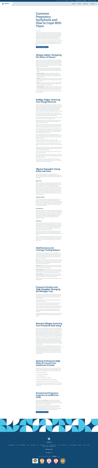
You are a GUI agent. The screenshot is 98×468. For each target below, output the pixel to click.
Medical (74, 3)
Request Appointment (78, 0)
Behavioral (85, 3)
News (56, 0)
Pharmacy (92, 3)
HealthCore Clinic (6, 4)
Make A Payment (72, 0)
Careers (62, 0)
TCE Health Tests (67, 0)
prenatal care (45, 400)
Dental (79, 3)
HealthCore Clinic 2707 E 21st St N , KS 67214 (49, 456)
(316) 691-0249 (90, 0)
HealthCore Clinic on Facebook (49, 453)
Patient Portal (84, 0)
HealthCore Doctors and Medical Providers (49, 446)
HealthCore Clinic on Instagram (51, 453)
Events (59, 0)
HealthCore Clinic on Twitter (47, 453)
